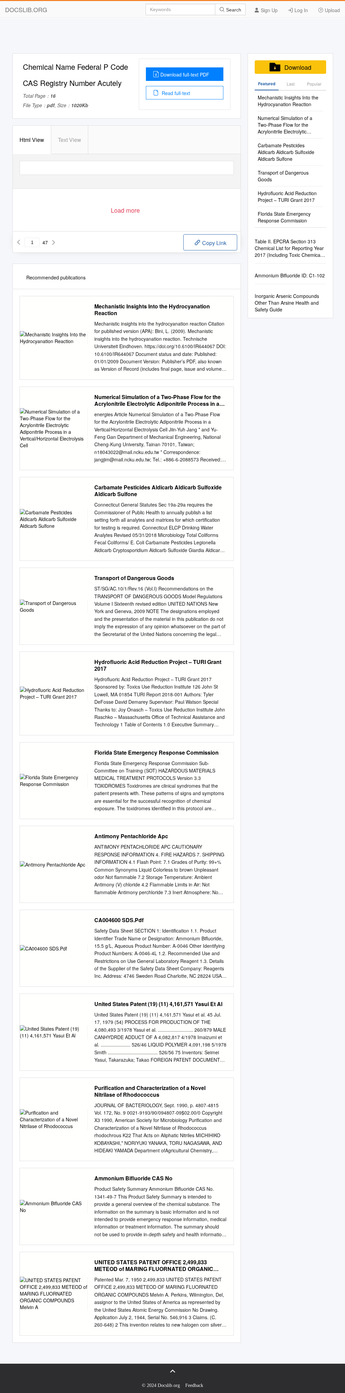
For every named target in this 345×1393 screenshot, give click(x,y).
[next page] (54, 242)
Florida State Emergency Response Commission (156, 752)
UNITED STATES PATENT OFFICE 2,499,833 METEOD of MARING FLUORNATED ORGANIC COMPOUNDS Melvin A (153, 1265)
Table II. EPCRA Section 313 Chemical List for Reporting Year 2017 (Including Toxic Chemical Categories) (289, 248)
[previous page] (18, 242)
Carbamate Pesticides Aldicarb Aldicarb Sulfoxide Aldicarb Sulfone (158, 490)
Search (233, 9)
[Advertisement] (172, 38)
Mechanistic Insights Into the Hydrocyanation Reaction (152, 309)
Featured (266, 84)
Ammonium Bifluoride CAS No (133, 1178)
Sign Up (268, 10)
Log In (300, 10)
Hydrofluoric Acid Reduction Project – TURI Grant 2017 (157, 665)
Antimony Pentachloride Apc (131, 836)
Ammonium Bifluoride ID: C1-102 (290, 275)
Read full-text (175, 93)
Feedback (194, 1385)
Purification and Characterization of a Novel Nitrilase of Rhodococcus (150, 1091)
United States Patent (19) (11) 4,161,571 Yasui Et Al (158, 1004)
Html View (32, 140)
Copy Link (213, 243)
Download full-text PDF (184, 74)
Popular (314, 84)
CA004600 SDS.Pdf (119, 920)
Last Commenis (291, 85)
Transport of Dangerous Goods (134, 578)
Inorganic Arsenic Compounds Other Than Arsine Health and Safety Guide (287, 303)
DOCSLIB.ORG (26, 9)
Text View (69, 140)
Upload (331, 10)
